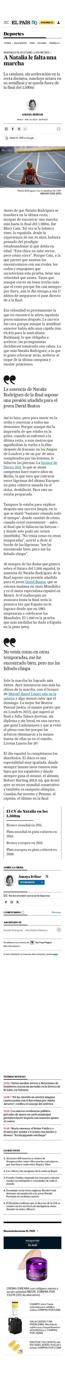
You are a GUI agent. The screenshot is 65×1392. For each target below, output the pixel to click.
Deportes (14, 34)
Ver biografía (27, 882)
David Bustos (35, 582)
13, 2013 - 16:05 (36, 119)
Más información (11, 946)
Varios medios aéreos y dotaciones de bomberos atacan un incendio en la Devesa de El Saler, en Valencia (32, 1087)
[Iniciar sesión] (58, 22)
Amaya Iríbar (32, 114)
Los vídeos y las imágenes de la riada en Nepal (31, 1171)
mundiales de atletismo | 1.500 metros (26, 52)
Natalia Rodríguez (13, 930)
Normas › (56, 912)
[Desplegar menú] (6, 22)
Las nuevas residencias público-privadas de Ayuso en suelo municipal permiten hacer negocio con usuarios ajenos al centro (31, 1116)
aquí (55, 954)
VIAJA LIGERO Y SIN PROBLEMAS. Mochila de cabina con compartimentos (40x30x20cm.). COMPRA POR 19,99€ (45, 1327)
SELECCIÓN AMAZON (32, 1243)
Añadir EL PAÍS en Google (22, 138)
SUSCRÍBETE (47, 22)
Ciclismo (42, 43)
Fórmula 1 (54, 43)
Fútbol (8, 43)
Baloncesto (20, 43)
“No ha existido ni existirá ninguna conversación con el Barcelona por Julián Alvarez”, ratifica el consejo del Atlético (29, 1101)
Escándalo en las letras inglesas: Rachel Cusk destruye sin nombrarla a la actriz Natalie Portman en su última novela (31, 1193)
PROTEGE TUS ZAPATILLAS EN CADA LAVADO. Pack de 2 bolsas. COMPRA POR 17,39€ (45, 1345)
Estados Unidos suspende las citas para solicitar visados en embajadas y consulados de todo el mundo (32, 1180)
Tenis (32, 43)
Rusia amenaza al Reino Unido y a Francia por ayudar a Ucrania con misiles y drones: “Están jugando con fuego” (30, 1132)
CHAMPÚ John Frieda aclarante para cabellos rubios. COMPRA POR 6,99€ (45, 1307)
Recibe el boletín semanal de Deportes (29, 895)
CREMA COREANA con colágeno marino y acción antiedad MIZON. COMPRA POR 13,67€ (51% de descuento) (32, 1292)
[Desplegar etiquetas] (59, 929)
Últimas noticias (15, 1076)
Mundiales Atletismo (37, 930)
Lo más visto (12, 1150)
